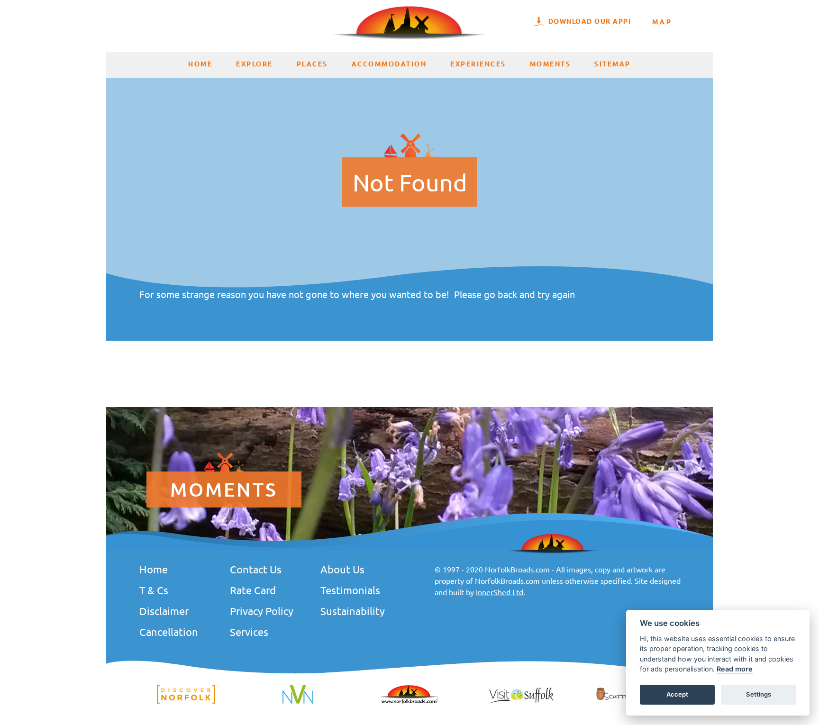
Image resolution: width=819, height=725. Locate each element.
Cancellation (168, 631)
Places (312, 63)
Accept (677, 694)
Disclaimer (164, 610)
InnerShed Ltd (499, 592)
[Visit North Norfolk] (297, 702)
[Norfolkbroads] (409, 702)
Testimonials (350, 590)
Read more (735, 669)
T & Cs (153, 590)
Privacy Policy (261, 610)
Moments (550, 63)
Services (249, 631)
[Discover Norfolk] (186, 702)
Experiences (478, 63)
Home (200, 63)
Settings (758, 694)
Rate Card (253, 590)
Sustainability (352, 610)
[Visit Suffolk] (521, 702)
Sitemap (612, 63)
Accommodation (389, 63)
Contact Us (256, 569)
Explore (254, 63)
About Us (342, 569)
